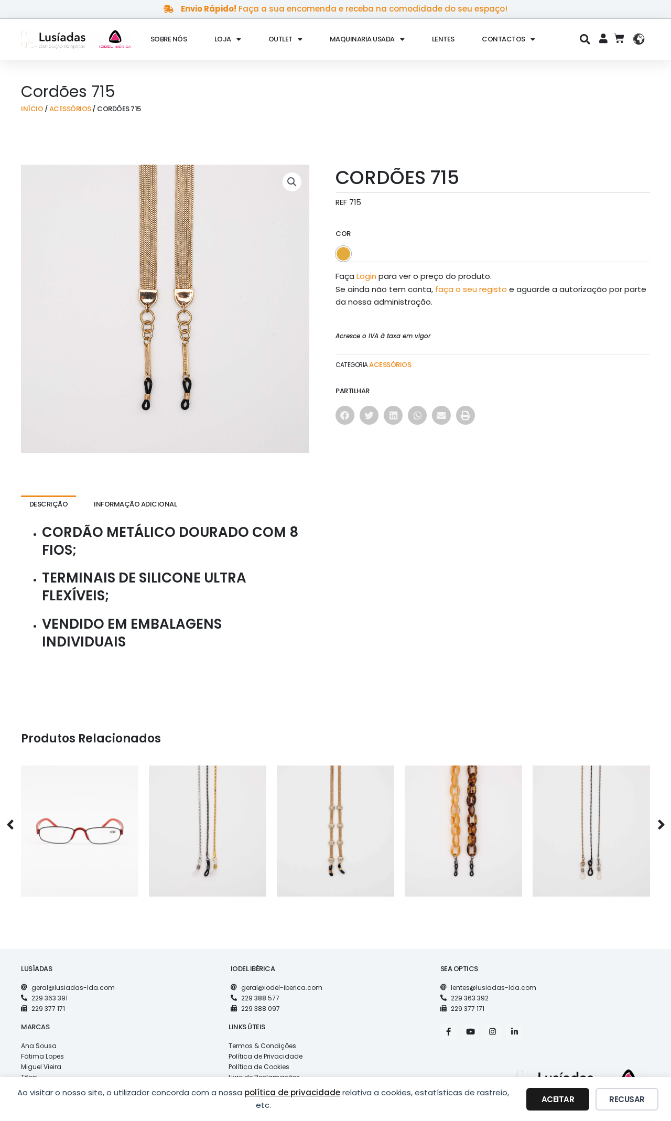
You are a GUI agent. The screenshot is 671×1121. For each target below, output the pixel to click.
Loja (222, 39)
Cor (343, 234)
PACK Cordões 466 (208, 823)
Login (366, 276)
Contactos (503, 39)
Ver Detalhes (80, 845)
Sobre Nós (168, 39)
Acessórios (70, 109)
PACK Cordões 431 (591, 823)
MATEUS (79, 823)
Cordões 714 (335, 823)
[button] (585, 39)
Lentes (443, 39)
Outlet (280, 39)
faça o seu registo (471, 289)
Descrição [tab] (48, 504)
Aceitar (558, 1099)
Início (32, 109)
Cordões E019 (464, 823)
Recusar (627, 1099)
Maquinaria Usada (362, 39)
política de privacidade (292, 1092)
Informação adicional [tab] (135, 504)
